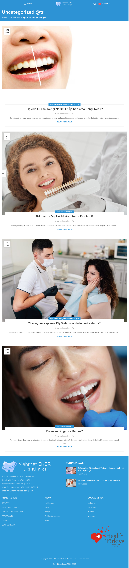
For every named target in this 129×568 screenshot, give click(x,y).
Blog (47, 507)
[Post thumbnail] (71, 471)
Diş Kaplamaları (56, 104)
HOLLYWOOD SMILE (10, 507)
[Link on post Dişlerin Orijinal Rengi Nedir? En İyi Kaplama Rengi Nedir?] (64, 67)
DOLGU (5, 520)
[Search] (94, 3)
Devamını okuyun (64, 122)
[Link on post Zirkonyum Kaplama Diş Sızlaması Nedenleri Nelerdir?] (64, 280)
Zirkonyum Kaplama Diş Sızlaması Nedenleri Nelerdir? (64, 323)
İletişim (47, 512)
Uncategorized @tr (71, 104)
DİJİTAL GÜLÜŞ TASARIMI (12, 512)
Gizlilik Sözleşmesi (52, 516)
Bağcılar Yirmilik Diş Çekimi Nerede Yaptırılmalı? (99, 480)
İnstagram (92, 503)
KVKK (47, 520)
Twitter (91, 512)
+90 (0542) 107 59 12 (30, 487)
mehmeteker (65, 114)
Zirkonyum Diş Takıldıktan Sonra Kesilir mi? (64, 216)
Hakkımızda (49, 503)
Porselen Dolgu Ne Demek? (64, 431)
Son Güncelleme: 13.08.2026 (64, 564)
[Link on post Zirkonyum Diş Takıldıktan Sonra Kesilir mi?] (64, 173)
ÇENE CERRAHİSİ (9, 525)
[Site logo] (64, 4)
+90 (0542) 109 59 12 (24, 484)
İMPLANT (6, 503)
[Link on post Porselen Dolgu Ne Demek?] (64, 388)
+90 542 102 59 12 (26, 477)
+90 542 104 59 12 (25, 480)
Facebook (92, 507)
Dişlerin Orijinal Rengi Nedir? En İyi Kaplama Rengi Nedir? (64, 109)
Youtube (91, 516)
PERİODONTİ (7, 516)
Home (4, 17)
